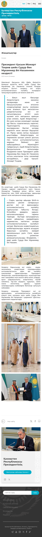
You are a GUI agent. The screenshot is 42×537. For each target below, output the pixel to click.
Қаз (23, 3)
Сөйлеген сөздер (10, 507)
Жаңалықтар (8, 500)
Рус (29, 3)
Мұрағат (6, 515)
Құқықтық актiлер (10, 504)
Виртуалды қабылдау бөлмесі (17, 472)
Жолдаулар (8, 511)
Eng (34, 3)
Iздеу (35, 493)
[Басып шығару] (39, 421)
